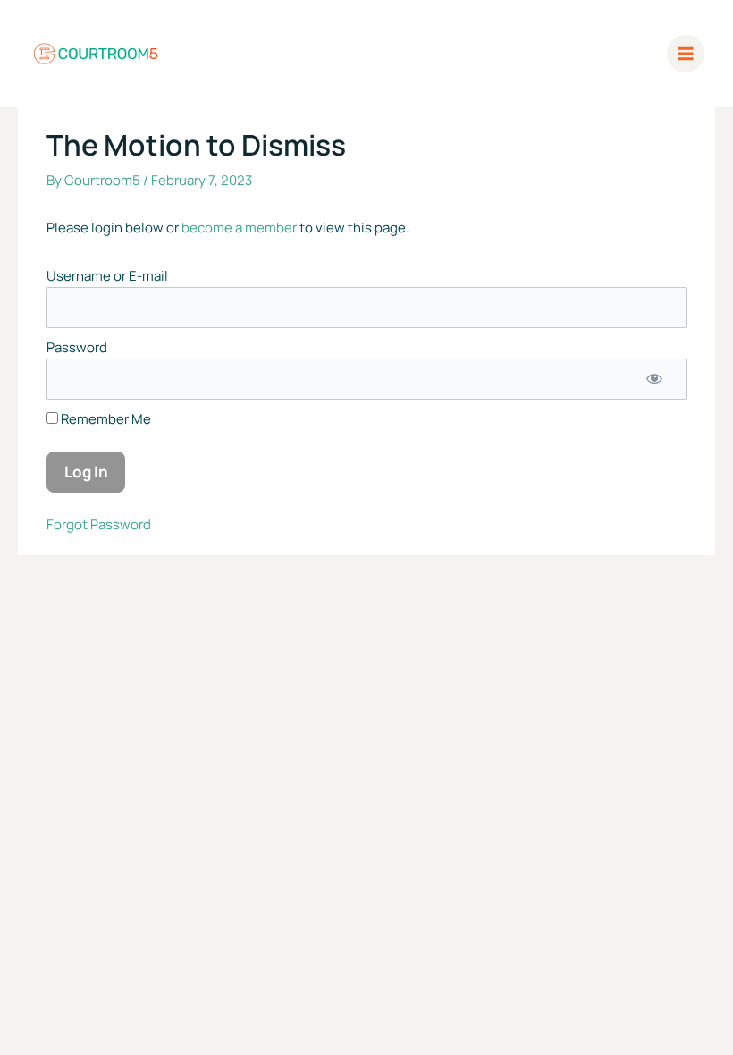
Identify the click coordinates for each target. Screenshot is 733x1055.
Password (76, 347)
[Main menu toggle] (686, 54)
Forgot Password (98, 524)
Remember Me (104, 418)
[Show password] (654, 379)
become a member (239, 227)
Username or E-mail (107, 275)
